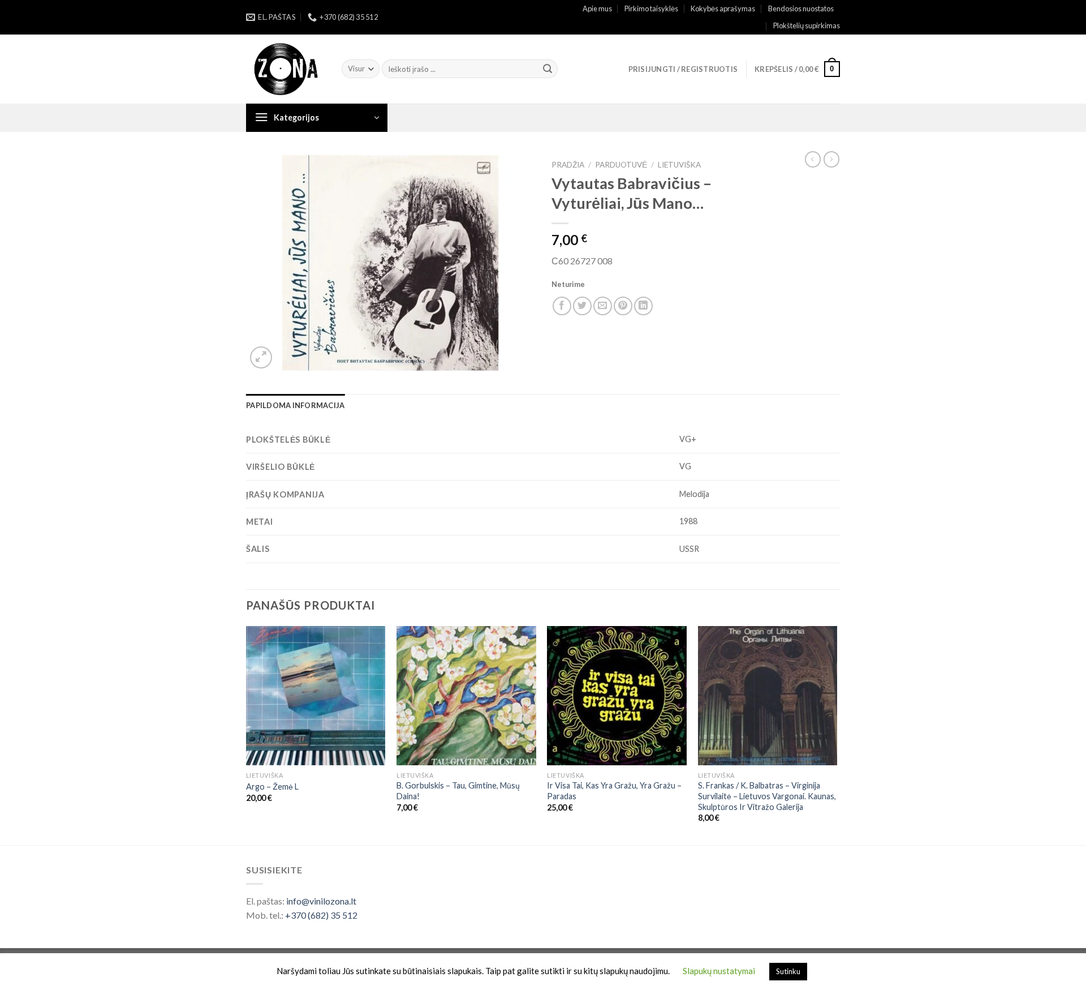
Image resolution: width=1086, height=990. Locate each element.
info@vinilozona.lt (321, 900)
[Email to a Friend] (602, 306)
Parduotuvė (621, 164)
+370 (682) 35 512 (321, 915)
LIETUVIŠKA (679, 164)
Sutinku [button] (788, 971)
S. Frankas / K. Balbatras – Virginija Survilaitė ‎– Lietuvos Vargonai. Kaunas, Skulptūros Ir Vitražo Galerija (767, 796)
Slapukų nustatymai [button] (719, 971)
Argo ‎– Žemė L (272, 786)
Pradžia (567, 164)
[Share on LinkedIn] (643, 306)
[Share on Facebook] (562, 306)
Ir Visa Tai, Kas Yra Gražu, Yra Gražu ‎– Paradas (614, 791)
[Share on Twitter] (582, 306)
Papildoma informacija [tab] (295, 405)
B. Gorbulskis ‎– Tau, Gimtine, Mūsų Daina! (458, 791)
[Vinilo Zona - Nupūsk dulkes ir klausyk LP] (285, 69)
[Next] (836, 734)
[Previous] (246, 734)
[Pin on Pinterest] (623, 306)
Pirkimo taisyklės (651, 8)
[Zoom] (261, 357)
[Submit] (547, 69)
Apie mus (597, 8)
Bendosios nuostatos (801, 8)
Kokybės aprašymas (723, 8)
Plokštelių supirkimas (806, 25)
